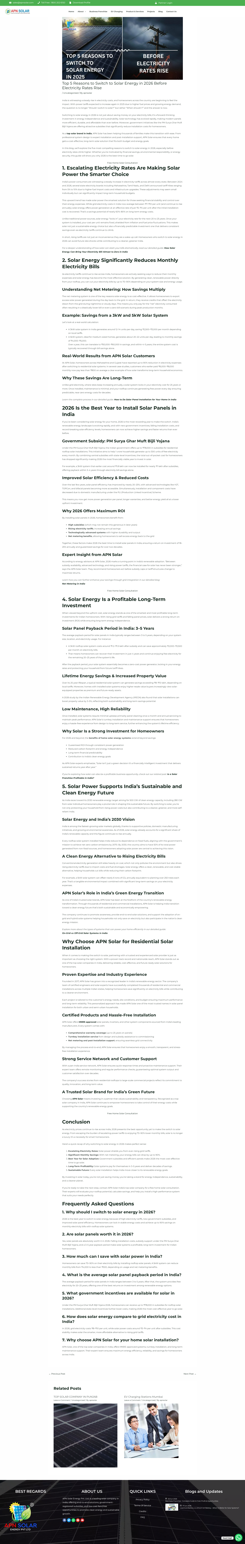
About (81, 11)
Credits (142, 1511)
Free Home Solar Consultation (122, 163)
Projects (151, 11)
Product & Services (135, 11)
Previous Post (57, 1374)
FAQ (142, 1517)
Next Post (190, 1374)
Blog (160, 11)
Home (71, 11)
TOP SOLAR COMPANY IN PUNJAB (75, 1396)
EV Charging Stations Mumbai (143, 1396)
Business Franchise (98, 11)
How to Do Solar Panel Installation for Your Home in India (145, 399)
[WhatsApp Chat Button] (238, 1537)
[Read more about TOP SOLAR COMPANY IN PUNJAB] (85, 1435)
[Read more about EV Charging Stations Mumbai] (151, 1430)
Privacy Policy (143, 1499)
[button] (85, 11)
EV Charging (117, 11)
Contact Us (171, 11)
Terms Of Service (142, 1505)
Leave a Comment (62, 1400)
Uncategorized (70, 93)
